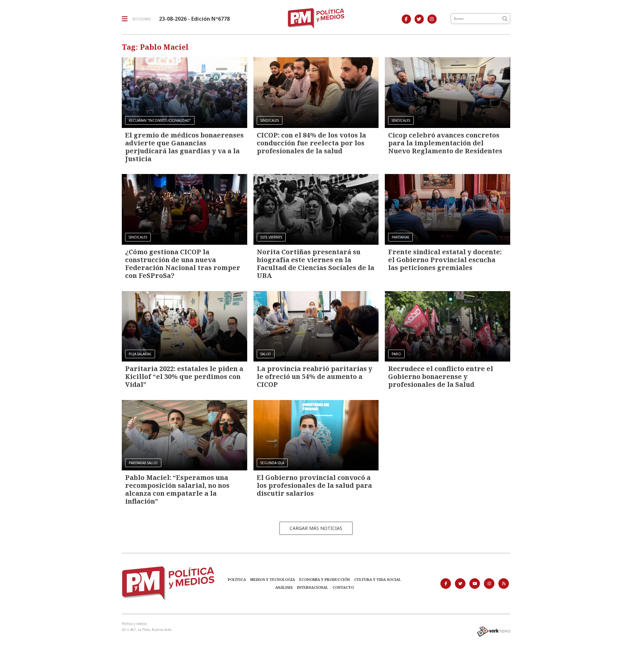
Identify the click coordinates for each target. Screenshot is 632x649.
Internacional (312, 587)
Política (237, 579)
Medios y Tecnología (272, 579)
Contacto (343, 587)
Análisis (284, 587)
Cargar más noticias (316, 528)
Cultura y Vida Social (377, 579)
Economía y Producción (324, 579)
